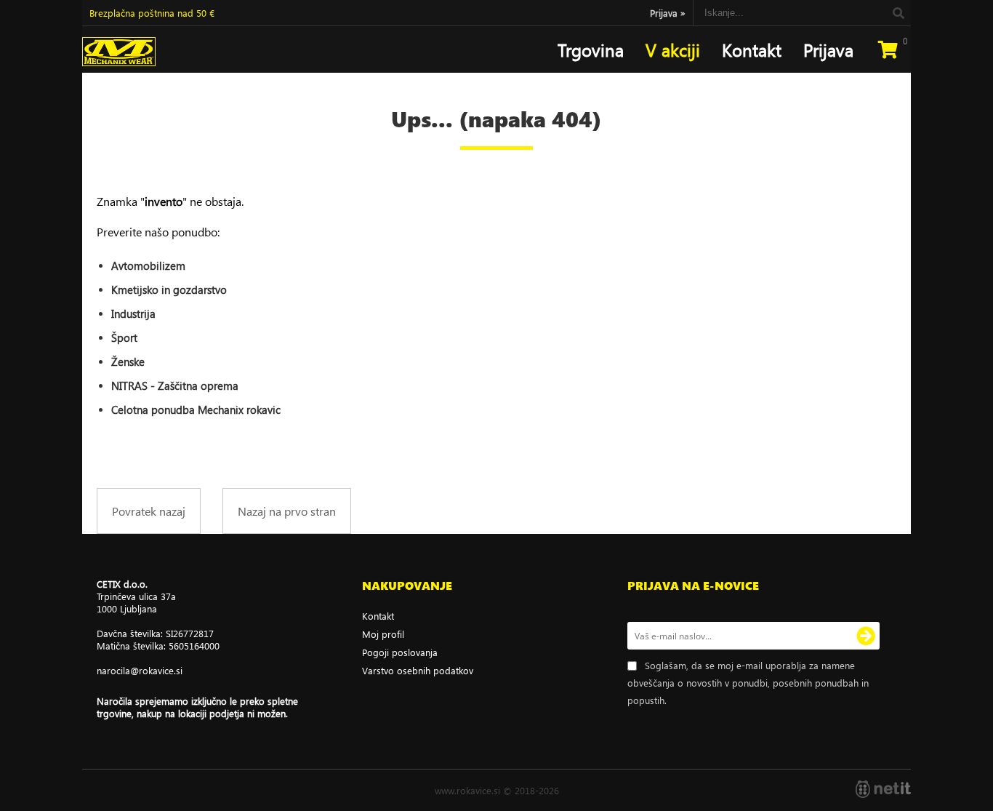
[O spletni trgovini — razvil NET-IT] (883, 789)
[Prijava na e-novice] (866, 636)
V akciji (673, 49)
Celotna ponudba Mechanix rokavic (196, 409)
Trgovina (591, 49)
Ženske (128, 361)
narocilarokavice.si (139, 670)
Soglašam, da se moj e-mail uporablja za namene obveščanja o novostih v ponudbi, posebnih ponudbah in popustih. (748, 682)
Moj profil (383, 634)
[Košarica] (887, 49)
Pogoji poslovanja (400, 652)
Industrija (133, 313)
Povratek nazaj (148, 511)
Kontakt (751, 49)
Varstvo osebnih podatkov (417, 670)
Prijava (668, 13)
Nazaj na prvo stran (287, 511)
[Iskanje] (898, 12)
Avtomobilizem (148, 265)
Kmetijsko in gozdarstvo (169, 289)
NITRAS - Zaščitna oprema (174, 385)
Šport (124, 337)
